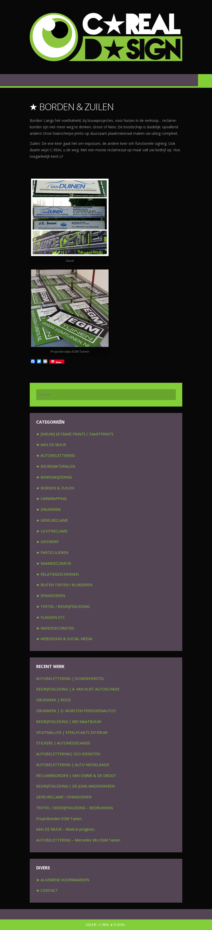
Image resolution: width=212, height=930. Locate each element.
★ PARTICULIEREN (52, 552)
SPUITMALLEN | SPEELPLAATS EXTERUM (71, 732)
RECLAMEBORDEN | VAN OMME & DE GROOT (76, 775)
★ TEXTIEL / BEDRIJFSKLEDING (63, 606)
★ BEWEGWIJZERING (54, 477)
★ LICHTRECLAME (51, 531)
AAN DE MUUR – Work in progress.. (66, 829)
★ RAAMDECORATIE (53, 563)
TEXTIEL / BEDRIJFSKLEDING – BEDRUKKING (74, 807)
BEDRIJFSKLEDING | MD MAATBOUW (68, 721)
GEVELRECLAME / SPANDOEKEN (64, 796)
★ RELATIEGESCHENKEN (57, 574)
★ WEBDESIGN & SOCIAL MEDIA (64, 638)
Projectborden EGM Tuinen (59, 818)
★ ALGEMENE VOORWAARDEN (62, 879)
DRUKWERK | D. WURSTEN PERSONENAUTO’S (76, 710)
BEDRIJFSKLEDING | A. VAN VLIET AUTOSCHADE (77, 689)
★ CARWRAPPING (51, 498)
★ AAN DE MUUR (51, 444)
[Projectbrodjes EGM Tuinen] (70, 308)
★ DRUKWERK (48, 509)
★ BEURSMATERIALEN (55, 466)
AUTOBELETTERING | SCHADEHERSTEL (70, 678)
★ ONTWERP (47, 541)
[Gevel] (70, 217)
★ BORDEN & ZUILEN (55, 488)
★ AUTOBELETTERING (55, 455)
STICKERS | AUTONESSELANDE (63, 743)
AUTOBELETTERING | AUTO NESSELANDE (72, 764)
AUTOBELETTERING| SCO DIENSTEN (68, 753)
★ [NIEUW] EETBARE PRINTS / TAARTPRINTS (74, 434)
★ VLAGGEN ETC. (51, 617)
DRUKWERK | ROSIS (53, 699)
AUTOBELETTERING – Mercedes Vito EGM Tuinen (78, 840)
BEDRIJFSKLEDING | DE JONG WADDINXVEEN (75, 786)
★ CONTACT (47, 890)
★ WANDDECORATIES (55, 628)
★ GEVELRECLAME (52, 520)
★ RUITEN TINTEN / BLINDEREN (64, 584)
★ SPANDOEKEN (50, 595)
